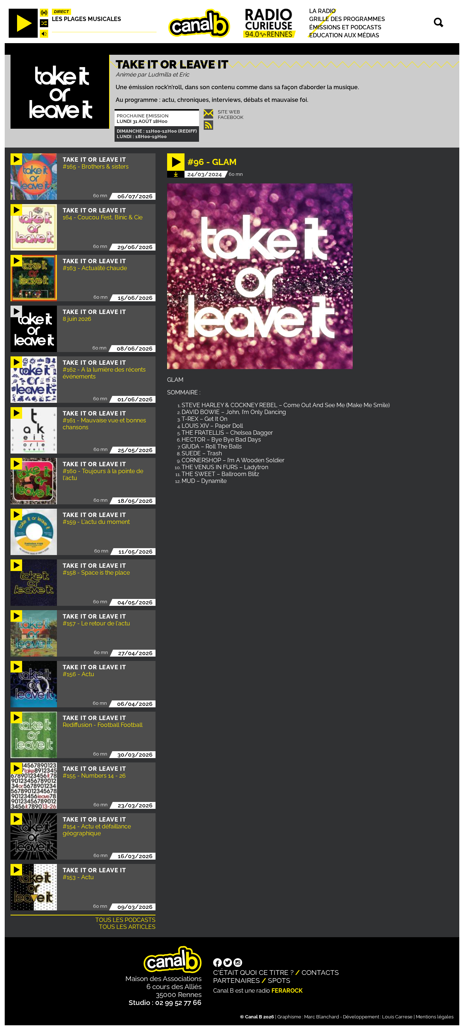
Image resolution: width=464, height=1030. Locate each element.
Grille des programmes (347, 19)
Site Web (229, 112)
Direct (61, 11)
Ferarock (287, 990)
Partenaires (236, 980)
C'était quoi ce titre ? (253, 972)
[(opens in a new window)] (217, 963)
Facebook (230, 117)
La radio (322, 11)
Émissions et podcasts (345, 27)
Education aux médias (344, 35)
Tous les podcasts (125, 920)
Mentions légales (434, 1016)
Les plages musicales (86, 19)
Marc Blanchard (321, 1016)
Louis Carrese (397, 1016)
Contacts (320, 972)
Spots (279, 980)
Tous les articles (127, 926)
